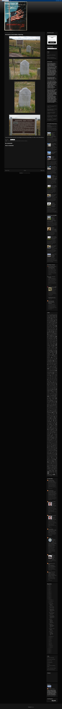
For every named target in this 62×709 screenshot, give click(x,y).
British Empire (53, 338)
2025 (55, 317)
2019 (49, 593)
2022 (50, 317)
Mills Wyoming (51, 411)
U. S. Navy (55, 460)
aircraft (48, 323)
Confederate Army (50, 354)
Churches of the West (50, 79)
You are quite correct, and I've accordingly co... (52, 119)
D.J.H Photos (53, 358)
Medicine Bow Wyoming (53, 407)
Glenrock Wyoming (53, 386)
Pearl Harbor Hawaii (53, 428)
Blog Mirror (53, 336)
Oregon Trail (51, 424)
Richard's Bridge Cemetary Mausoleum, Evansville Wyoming (53, 256)
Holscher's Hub (52, 66)
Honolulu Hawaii (49, 391)
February (50, 645)
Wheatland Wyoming (50, 468)
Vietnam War (55, 465)
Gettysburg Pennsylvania (51, 384)
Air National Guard (53, 322)
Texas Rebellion (49, 455)
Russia (48, 442)
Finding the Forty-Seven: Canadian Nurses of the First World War (51, 302)
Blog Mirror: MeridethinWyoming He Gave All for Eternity (51, 126)
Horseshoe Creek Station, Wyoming (51, 629)
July (50, 639)
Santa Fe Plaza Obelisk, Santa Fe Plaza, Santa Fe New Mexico (54, 186)
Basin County (55, 332)
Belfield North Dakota (51, 334)
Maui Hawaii (49, 406)
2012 (49, 651)
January (50, 647)
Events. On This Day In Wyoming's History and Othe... (52, 58)
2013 (49, 650)
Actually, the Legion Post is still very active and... (52, 116)
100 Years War (49, 314)
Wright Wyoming (52, 473)
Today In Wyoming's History (52, 75)
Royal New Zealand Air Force (51, 441)
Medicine (48, 407)
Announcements (53, 328)
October (50, 602)
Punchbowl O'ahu (54, 436)
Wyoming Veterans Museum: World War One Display (53, 228)
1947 (52, 316)
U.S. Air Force (50, 461)
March (50, 644)
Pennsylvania (50, 429)
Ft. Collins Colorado (53, 375)
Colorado (48, 352)
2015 (49, 598)
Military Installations (54, 410)
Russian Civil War (53, 442)
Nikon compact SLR (52, 420)
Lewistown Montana (49, 403)
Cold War (54, 351)
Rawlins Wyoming (49, 437)
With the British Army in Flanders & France (52, 267)
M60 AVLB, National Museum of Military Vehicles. (53, 557)
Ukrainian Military (51, 462)
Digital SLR (50, 360)
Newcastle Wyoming (54, 419)
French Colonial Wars (50, 371)
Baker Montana (50, 332)
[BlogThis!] (11, 139)
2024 (49, 586)
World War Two (53, 472)
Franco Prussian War (52, 368)
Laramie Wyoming (52, 401)
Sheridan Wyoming (53, 448)
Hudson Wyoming (54, 393)
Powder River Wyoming (53, 434)
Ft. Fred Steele (53, 377)
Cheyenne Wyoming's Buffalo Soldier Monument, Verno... (51, 626)
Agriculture (51, 321)
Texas (55, 454)
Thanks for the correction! (51, 112)
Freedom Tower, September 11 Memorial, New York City (51, 610)
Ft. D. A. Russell (49, 376)
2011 (49, 652)
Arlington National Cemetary (51, 329)
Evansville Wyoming (51, 364)
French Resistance (53, 372)
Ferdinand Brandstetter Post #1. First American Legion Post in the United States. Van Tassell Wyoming (52, 177)
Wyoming (49, 474)
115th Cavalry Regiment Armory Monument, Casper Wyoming (54, 167)
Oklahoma (48, 423)
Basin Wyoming (50, 333)
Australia (55, 331)
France (55, 367)
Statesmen (48, 452)
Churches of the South (52, 515)
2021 (49, 590)
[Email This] (10, 139)
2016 (49, 597)
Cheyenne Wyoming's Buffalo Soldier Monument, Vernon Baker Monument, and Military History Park (51, 205)
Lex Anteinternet (53, 69)
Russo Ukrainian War (50, 443)
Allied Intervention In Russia (51, 326)
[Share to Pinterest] (14, 139)
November (51, 601)
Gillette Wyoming (50, 385)
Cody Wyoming (49, 351)
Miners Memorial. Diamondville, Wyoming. (54, 152)
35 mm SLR (49, 318)
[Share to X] (12, 139)
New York (52, 417)
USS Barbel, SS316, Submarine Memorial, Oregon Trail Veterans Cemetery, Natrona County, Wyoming (51, 135)
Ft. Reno (52, 381)
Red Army (55, 437)
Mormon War (49, 413)
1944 (47, 316)
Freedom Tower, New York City (51, 607)
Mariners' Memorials (54, 405)
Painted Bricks (54, 81)
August (50, 637)
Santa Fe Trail (50, 447)
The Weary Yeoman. (51, 688)
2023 (53, 317)
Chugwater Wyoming (50, 349)
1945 (50, 316)
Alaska (52, 323)
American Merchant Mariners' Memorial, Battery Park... (51, 621)
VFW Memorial (49, 465)
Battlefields (55, 333)
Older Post (42, 170)
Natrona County (50, 416)
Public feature (49, 436)
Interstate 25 (55, 397)
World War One (53, 470)
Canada (52, 341)
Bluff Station (48, 337)
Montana (54, 412)
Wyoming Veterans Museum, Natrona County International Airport (51, 158)
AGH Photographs (50, 320)
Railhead (48, 81)
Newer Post (7, 170)
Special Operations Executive (51, 451)
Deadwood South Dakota (50, 359)
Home (25, 170)
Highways (48, 390)
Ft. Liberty (50, 379)
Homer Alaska (54, 390)
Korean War (49, 400)
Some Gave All (11, 4)
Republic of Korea (49, 438)
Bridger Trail (52, 337)
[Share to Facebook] (13, 139)
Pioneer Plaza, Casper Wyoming (51, 604)
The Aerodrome (50, 490)
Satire (53, 447)
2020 (49, 592)
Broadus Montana (49, 339)
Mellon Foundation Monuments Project (52, 408)
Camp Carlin (48, 341)
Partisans (52, 427)
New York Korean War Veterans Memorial (51, 613)
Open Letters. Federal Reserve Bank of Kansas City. (51, 482)
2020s (48, 317)
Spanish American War (53, 450)
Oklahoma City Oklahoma (54, 423)
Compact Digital (50, 353)
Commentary (53, 352)
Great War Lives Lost (51, 297)
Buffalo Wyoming (53, 340)
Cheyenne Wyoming (50, 347)
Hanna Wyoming (49, 389)
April (50, 643)
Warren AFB (50, 466)
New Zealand (53, 418)
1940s (52, 315)
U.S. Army (55, 461)
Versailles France (53, 464)
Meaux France (54, 406)
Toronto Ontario (50, 459)
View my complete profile (51, 695)
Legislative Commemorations (51, 402)
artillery (51, 331)
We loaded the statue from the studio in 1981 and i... (52, 109)
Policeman (52, 432)
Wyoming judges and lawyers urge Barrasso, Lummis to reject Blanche (52, 566)
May (50, 641)
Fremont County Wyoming (50, 369)
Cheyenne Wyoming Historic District (51, 348)
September (51, 636)
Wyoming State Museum (51, 669)
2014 (49, 648)
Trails (54, 459)
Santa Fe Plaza (54, 446)
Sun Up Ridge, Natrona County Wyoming (53, 144)
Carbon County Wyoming (51, 343)
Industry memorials (51, 396)
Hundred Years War (50, 394)
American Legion (49, 327)
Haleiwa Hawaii (53, 388)
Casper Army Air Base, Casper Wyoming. (53, 195)
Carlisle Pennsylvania (50, 344)
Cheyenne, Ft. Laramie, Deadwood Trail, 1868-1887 (51, 633)
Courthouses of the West (51, 80)
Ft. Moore (52, 380)
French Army (52, 370)
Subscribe (52, 42)
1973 (55, 316)
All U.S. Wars (52, 325)
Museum (54, 413)
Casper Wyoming (50, 345)
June (50, 640)
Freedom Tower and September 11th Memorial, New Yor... (51, 616)
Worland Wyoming (55, 469)
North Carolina (52, 421)
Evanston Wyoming (54, 363)
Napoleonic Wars (50, 414)
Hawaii (54, 389)
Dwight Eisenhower (49, 362)
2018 (49, 594)
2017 (49, 596)
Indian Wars (54, 395)
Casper (55, 344)
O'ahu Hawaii (53, 422)
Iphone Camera (52, 398)
